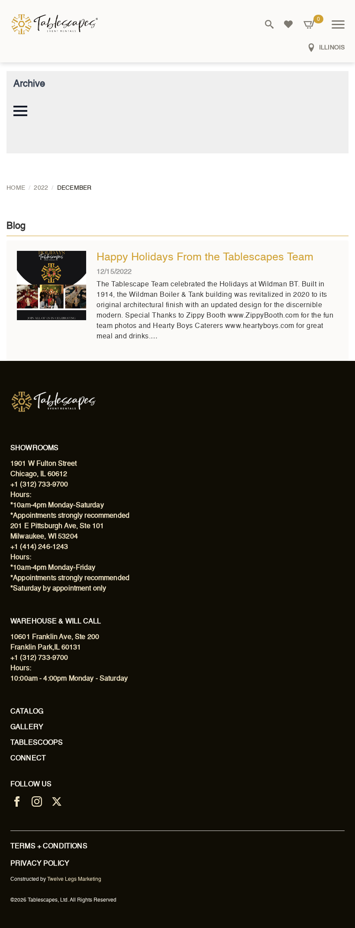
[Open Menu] (338, 24)
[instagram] (36, 801)
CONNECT (28, 758)
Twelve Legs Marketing (74, 879)
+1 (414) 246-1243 (39, 547)
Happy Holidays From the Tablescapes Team (205, 257)
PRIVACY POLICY (39, 863)
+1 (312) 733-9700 (39, 484)
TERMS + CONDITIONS (48, 846)
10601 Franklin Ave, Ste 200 (54, 637)
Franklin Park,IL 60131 (45, 647)
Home (15, 188)
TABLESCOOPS (36, 743)
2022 (41, 188)
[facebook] (16, 801)
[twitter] (56, 801)
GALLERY (26, 727)
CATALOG (26, 711)
